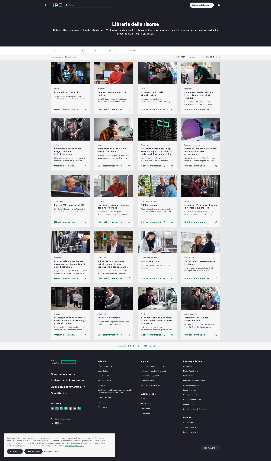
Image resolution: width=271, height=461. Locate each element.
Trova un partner (190, 427)
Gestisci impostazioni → (54, 451)
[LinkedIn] (52, 408)
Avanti (152, 346)
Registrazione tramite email (194, 380)
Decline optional (33, 451)
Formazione (188, 376)
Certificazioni (188, 422)
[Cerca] (67, 5)
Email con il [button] (66, 386)
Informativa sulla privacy (74, 446)
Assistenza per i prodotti (150, 376)
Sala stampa (145, 413)
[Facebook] (70, 408)
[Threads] (66, 408)
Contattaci (187, 366)
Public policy (103, 407)
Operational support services (152, 366)
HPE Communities (190, 395)
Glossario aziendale (191, 385)
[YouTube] (74, 408)
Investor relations (105, 397)
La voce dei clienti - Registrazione (196, 409)
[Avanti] (156, 346)
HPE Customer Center (192, 400)
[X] (57, 408)
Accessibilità (103, 371)
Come (61, 374)
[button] (45, 5)
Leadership (102, 402)
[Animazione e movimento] (57, 423)
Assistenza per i (66, 380)
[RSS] (79, 408)
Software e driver (147, 380)
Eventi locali (145, 408)
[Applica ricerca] (82, 50)
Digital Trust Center (191, 371)
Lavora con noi (104, 376)
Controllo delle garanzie (150, 385)
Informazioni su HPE (106, 366)
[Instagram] (61, 408)
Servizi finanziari (189, 390)
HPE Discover (145, 403)
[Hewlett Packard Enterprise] (56, 5)
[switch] (55, 423)
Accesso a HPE (189, 404)
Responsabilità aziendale (107, 380)
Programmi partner (190, 432)
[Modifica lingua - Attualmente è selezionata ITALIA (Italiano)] (218, 4)
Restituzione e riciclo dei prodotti (153, 371)
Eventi (142, 399)
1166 (145, 346)
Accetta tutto (15, 451)
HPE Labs (101, 385)
